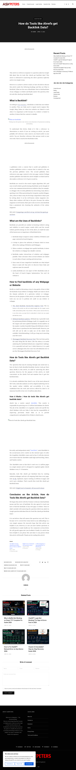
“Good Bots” (33, 450)
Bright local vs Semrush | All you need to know (30, 488)
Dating (55, 90)
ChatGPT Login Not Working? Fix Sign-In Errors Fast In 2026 (37, 620)
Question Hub (38, 18)
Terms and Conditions (33, 735)
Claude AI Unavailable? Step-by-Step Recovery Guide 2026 (36, 649)
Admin (34, 31)
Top (38, 766)
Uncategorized (57, 98)
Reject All (19, 763)
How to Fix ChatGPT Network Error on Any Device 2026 (13, 649)
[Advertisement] (29, 60)
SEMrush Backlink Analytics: (21, 319)
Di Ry (14, 479)
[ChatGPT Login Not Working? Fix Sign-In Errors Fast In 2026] (38, 608)
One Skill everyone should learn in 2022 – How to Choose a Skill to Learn (15, 546)
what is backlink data (10, 568)
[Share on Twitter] (4, 56)
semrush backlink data (10, 565)
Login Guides (56, 92)
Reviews (55, 96)
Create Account (57, 88)
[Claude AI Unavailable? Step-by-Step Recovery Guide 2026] (38, 636)
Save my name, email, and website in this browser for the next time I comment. (23, 688)
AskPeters (36, 762)
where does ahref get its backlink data (15, 571)
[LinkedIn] (45, 562)
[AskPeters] (11, 4)
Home (29, 727)
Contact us (30, 720)
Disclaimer (30, 724)
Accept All (29, 763)
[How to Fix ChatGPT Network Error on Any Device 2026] (14, 636)
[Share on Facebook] (4, 52)
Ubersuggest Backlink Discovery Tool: (24, 339)
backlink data (8, 562)
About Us (30, 716)
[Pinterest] (4, 60)
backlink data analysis (21, 562)
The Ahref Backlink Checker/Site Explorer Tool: (28, 306)
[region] (19, 759)
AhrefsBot (34, 403)
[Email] (4, 64)
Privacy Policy (31, 731)
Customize (10, 763)
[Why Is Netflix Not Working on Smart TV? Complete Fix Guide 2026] (14, 608)
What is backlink (25, 565)
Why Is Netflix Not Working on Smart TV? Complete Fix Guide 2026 (13, 620)
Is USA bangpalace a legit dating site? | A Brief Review (40, 545)
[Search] (72, 4)
